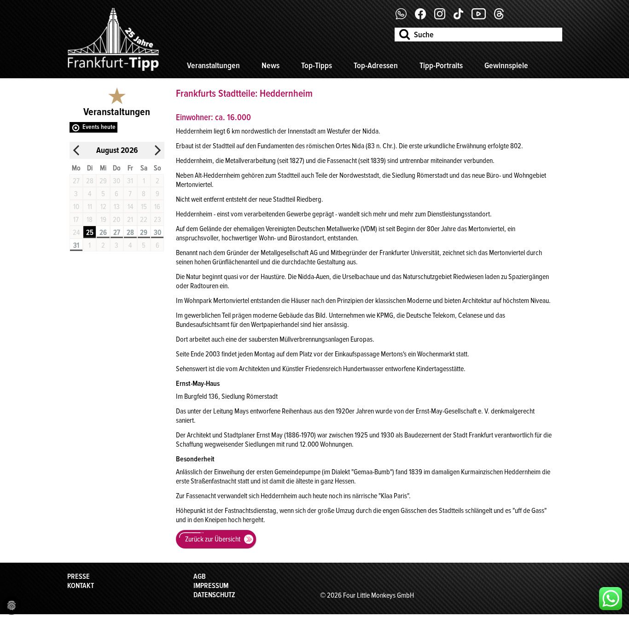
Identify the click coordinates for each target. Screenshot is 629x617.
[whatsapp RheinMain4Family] (610, 598)
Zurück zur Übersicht (212, 539)
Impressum (210, 585)
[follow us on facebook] (405, 17)
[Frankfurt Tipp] (113, 71)
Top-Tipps (316, 65)
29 (143, 232)
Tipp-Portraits (441, 65)
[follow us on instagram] (443, 17)
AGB (199, 576)
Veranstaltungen (213, 65)
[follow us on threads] (502, 17)
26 (103, 232)
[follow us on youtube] (482, 17)
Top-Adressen (376, 65)
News (271, 65)
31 (76, 245)
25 (89, 232)
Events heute (99, 127)
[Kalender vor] (157, 150)
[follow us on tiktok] (462, 17)
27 (116, 232)
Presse (78, 576)
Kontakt (80, 585)
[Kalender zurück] (76, 150)
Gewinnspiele (506, 65)
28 (130, 232)
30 (157, 232)
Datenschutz (214, 595)
